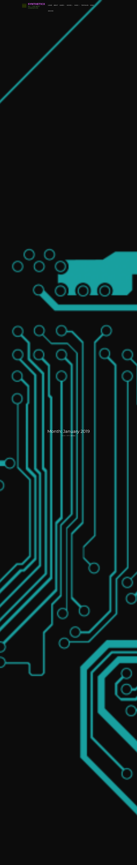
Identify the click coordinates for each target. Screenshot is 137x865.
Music (76, 5)
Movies (69, 5)
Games (62, 5)
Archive (50, 11)
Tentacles (84, 5)
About (56, 5)
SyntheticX (36, 4)
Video (92, 5)
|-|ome (50, 5)
